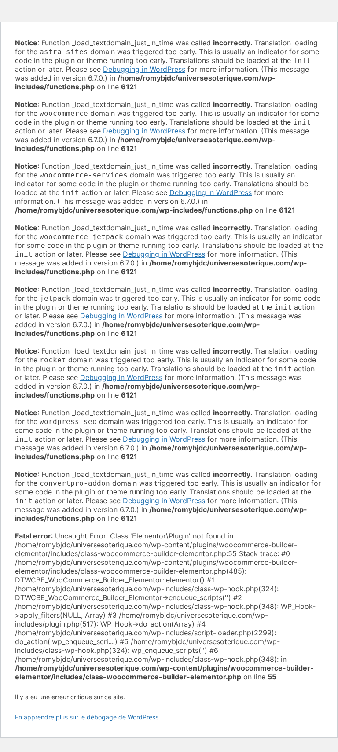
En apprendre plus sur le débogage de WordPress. (87, 717)
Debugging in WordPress (144, 69)
